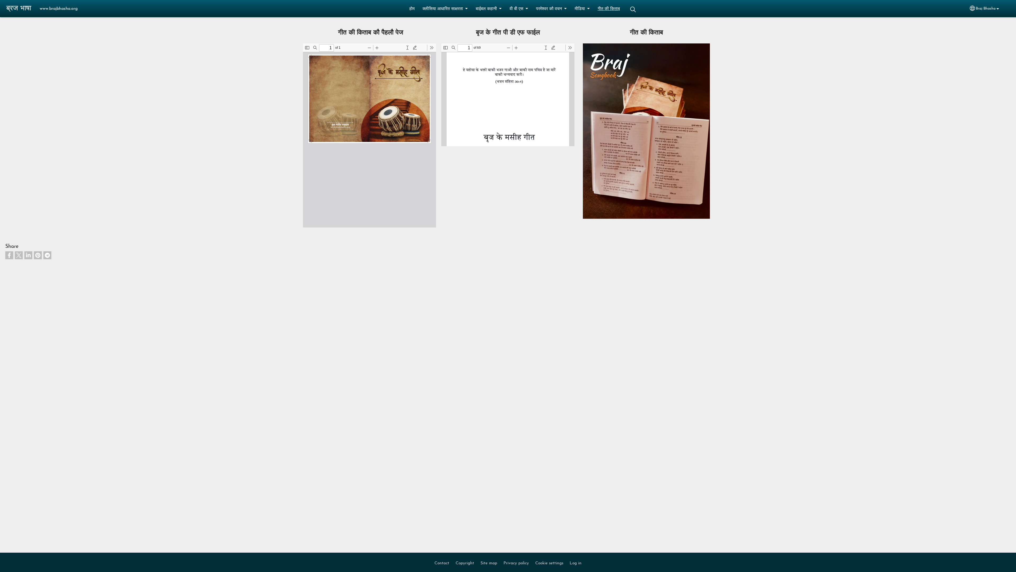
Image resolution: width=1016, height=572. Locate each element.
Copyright (465, 563)
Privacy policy (516, 563)
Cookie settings (549, 563)
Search (633, 9)
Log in (576, 563)
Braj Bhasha (986, 8)
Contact (441, 563)
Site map (488, 563)
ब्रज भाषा (18, 8)
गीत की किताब (609, 9)
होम (412, 9)
